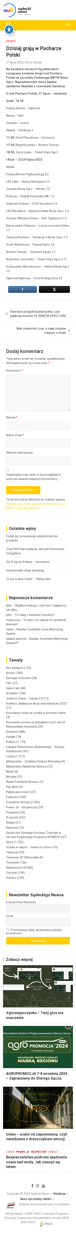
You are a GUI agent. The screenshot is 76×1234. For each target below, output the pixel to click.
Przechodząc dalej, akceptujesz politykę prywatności (34, 931)
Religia (10, 822)
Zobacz (11, 878)
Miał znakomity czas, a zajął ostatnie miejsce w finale (41, 331)
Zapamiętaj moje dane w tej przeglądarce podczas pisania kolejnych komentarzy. (33, 477)
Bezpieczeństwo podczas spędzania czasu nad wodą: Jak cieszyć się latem (36, 1162)
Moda (10, 771)
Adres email (15, 435)
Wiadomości (14, 867)
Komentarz (14, 370)
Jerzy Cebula (33, 62)
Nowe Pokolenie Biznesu (22, 782)
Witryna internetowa (19, 452)
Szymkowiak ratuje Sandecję (25, 570)
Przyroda (12, 817)
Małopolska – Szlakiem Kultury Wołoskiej (33, 761)
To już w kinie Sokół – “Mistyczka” (28, 579)
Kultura (10, 742)
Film (9, 683)
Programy (12, 812)
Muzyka (11, 777)
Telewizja (12, 852)
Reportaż (12, 827)
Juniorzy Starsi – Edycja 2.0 (24, 698)
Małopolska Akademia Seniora (26, 766)
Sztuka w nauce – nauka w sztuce (28, 847)
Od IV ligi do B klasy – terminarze (28, 562)
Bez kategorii (14, 668)
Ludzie (10, 756)
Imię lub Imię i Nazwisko (21, 902)
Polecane (12, 797)
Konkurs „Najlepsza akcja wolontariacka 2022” (36, 703)
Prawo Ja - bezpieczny (31, 1151)
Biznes (10, 673)
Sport (11, 41)
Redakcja (59, 1193)
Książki (10, 737)
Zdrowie (11, 872)
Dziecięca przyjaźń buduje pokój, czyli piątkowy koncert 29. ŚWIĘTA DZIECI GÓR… (38, 314)
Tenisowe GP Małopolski (22, 857)
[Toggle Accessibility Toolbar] (9, 29)
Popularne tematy (18, 802)
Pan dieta (12, 787)
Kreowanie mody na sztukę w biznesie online (36, 713)
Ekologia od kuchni (18, 678)
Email (9, 916)
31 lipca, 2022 (15, 62)
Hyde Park (12, 688)
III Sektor (12, 693)
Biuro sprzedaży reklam (35, 1199)
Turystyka (12, 862)
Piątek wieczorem (18, 792)
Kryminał (12, 731)
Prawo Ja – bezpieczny (21, 807)
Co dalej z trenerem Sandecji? (35, 615)
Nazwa (11, 417)
